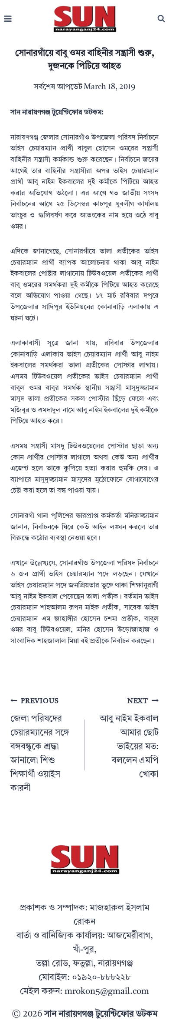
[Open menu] (8, 19)
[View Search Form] (161, 19)
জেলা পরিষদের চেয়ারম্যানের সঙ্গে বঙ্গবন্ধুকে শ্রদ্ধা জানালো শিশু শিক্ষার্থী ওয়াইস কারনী (39, 745)
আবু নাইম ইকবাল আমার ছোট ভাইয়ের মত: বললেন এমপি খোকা (129, 738)
